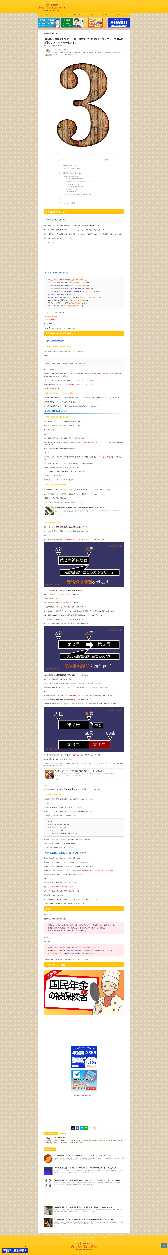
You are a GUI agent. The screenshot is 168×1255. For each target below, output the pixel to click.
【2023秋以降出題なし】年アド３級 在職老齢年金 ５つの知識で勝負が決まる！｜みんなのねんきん (86, 1168)
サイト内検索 (119, 14)
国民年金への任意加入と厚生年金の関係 (75, 178)
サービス (63, 14)
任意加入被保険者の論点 (71, 176)
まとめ (65, 199)
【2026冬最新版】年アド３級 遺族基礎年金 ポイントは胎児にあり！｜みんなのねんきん (83, 1155)
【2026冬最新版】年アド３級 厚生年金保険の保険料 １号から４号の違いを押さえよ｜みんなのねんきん (88, 1180)
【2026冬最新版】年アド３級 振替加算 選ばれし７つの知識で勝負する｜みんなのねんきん (83, 1219)
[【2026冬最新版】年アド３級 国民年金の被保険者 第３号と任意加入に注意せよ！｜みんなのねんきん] (82, 1128)
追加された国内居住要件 (71, 191)
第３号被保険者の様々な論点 (72, 184)
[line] (86, 1128)
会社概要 (91, 14)
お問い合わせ (105, 14)
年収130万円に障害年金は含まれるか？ (75, 186)
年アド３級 (77, 14)
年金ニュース (49, 14)
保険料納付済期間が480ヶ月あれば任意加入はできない (79, 181)
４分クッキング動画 (69, 203)
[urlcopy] (95, 1128)
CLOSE (106, 159)
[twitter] (73, 1128)
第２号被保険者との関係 (71, 189)
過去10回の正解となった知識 (72, 168)
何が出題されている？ (69, 165)
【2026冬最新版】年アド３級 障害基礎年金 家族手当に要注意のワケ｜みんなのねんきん (83, 1207)
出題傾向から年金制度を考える (72, 173)
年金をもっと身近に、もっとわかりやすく (84, 1241)
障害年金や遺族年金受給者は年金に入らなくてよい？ (79, 194)
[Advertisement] (58, 256)
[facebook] (77, 1128)
